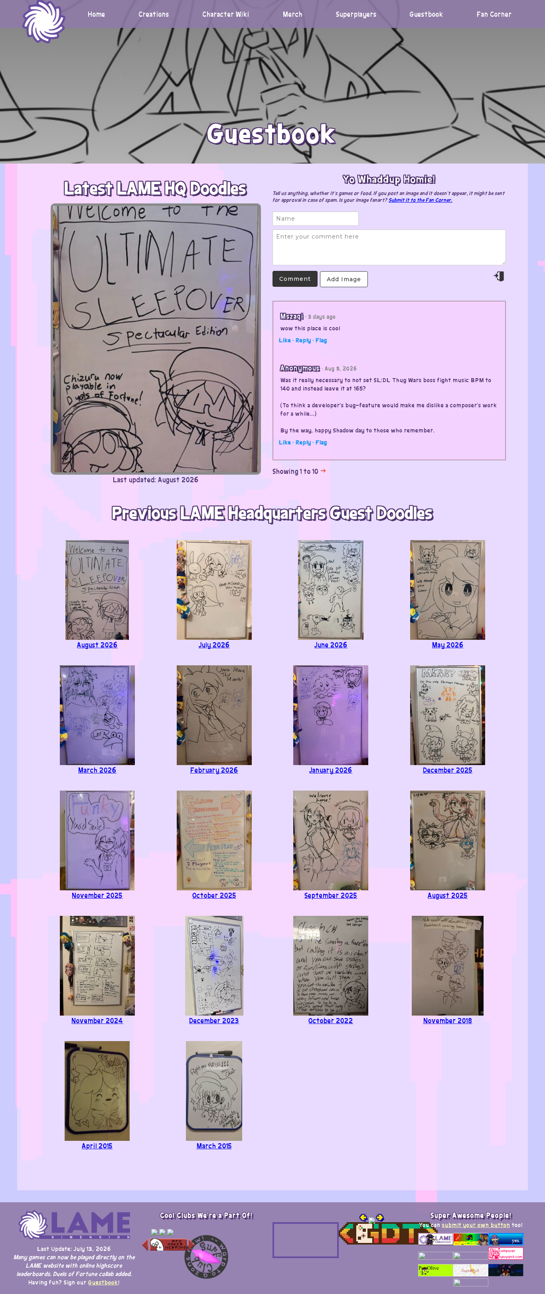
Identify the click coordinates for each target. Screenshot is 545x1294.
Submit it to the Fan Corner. (420, 199)
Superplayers (356, 14)
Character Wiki (225, 14)
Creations (153, 14)
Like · (286, 340)
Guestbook (426, 14)
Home (96, 14)
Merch (293, 14)
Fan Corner (494, 14)
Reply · (305, 340)
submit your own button (476, 1225)
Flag (321, 340)
